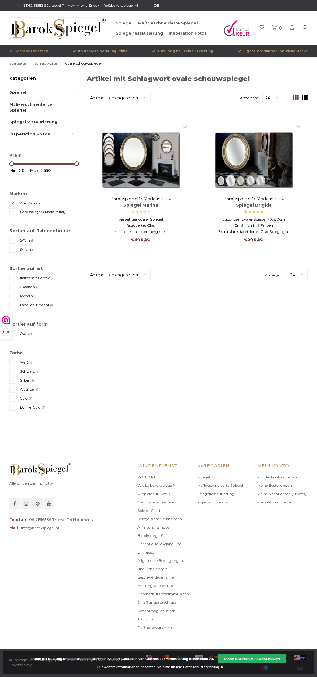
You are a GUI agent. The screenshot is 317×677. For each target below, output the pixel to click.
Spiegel (124, 22)
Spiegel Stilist (149, 510)
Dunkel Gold (32, 407)
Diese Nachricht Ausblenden (252, 659)
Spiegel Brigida (254, 205)
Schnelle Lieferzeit (31, 51)
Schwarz (29, 371)
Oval (26, 334)
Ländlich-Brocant (36, 305)
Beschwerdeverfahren (156, 577)
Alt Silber (30, 389)
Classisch (29, 287)
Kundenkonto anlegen (277, 477)
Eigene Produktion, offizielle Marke (275, 51)
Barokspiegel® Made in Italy (43, 212)
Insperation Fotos (188, 33)
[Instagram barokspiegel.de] (26, 503)
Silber (27, 380)
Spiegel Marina (140, 205)
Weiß (26, 362)
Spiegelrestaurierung (139, 33)
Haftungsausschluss (155, 585)
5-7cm (27, 240)
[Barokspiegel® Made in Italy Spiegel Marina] (140, 159)
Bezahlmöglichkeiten (156, 610)
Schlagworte (45, 63)
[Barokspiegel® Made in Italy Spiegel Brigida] (253, 159)
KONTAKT (146, 477)
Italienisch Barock (37, 278)
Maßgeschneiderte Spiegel (168, 22)
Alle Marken (30, 203)
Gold (26, 398)
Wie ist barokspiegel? (156, 485)
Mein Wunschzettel (274, 502)
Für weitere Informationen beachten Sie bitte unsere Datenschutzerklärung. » (160, 667)
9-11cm (27, 249)
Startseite (17, 63)
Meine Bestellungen (274, 485)
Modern (28, 296)
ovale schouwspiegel (83, 63)
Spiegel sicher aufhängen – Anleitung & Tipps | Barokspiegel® (161, 527)
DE (156, 5)
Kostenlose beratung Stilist (102, 51)
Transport (146, 619)
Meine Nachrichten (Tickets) (281, 493)
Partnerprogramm (154, 627)
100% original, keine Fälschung (185, 51)
